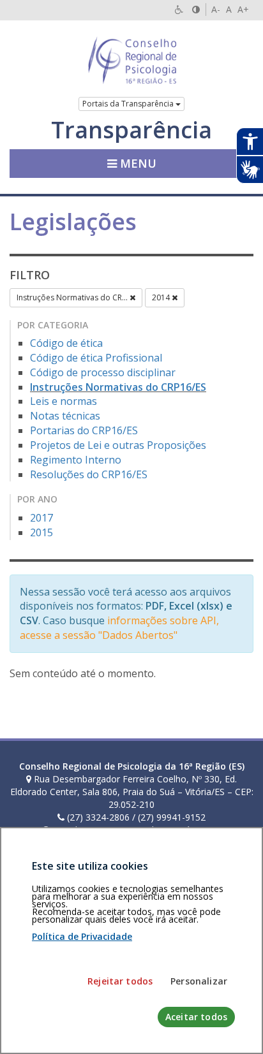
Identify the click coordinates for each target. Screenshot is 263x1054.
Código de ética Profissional (96, 358)
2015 (41, 532)
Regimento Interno (75, 460)
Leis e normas (63, 401)
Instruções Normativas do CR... (73, 297)
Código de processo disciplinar (103, 372)
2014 (162, 297)
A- (215, 9)
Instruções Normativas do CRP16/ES (118, 387)
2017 (41, 518)
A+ (243, 9)
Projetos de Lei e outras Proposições (118, 445)
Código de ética (66, 343)
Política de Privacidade (82, 936)
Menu (136, 163)
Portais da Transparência (129, 103)
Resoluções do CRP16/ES (88, 474)
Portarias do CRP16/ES (84, 430)
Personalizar (198, 981)
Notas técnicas (65, 416)
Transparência (131, 130)
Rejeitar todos (120, 981)
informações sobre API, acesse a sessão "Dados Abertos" (119, 627)
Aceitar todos (196, 1017)
